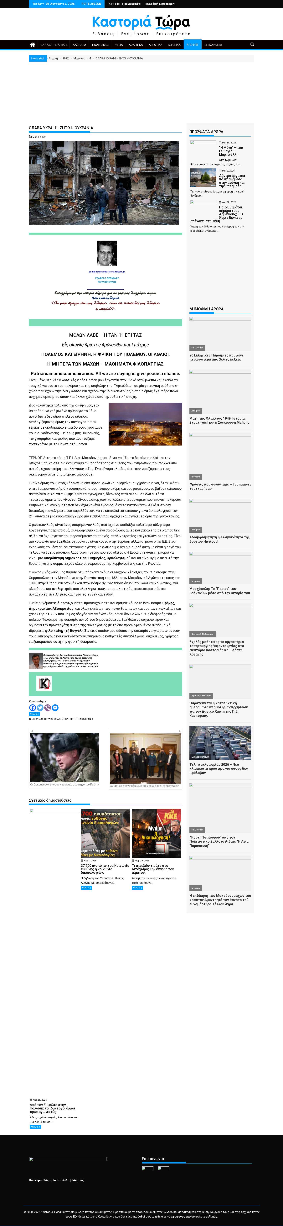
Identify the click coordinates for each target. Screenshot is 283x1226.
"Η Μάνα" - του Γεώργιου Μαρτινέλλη (165, 3)
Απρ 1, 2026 (90, 860)
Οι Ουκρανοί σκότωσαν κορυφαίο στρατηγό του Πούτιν (64, 784)
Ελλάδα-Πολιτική (54, 45)
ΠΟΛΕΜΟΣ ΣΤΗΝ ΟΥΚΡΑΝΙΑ (78, 719)
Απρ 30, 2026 (229, 202)
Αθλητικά (136, 45)
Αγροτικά (155, 45)
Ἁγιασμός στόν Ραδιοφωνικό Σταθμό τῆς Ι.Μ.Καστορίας (144, 785)
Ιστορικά (174, 45)
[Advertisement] (141, 90)
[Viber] (47, 707)
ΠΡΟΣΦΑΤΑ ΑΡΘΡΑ (206, 131)
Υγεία (119, 45)
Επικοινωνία (213, 45)
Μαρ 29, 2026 (142, 860)
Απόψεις (193, 45)
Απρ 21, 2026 (40, 1100)
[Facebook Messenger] (55, 707)
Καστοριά (79, 45)
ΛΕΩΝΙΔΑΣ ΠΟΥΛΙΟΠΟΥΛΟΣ (47, 719)
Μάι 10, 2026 (229, 142)
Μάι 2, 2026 (228, 170)
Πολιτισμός (100, 45)
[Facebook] (32, 707)
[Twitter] (40, 707)
